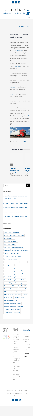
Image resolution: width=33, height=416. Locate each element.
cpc (18, 253)
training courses (15, 309)
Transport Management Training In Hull (15, 207)
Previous (22, 26)
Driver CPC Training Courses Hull (13, 271)
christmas (7, 250)
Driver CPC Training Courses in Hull (13, 274)
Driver (19, 256)
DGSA (12, 94)
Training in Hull (8, 312)
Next (28, 26)
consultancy (24, 250)
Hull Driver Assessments (10, 289)
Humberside (23, 289)
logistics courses (19, 297)
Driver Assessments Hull (10, 259)
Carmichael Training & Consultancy (13, 247)
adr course (16, 232)
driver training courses (20, 283)
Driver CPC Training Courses (11, 268)
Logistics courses (17, 50)
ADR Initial (21, 235)
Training (24, 141)
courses (13, 253)
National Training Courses (11, 300)
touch (27, 116)
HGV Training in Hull (16, 286)
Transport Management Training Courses (16, 170)
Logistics (25, 294)
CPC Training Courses (10, 256)
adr (10, 232)
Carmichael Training (9, 244)
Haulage (6, 286)
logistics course (8, 297)
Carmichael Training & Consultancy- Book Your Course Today (16, 338)
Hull (25, 286)
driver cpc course (9, 265)
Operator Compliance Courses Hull (13, 306)
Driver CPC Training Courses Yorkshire (14, 280)
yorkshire (17, 312)
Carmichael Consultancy (10, 241)
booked (17, 66)
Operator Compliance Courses (12, 303)
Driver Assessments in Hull (11, 262)
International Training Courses (12, 294)
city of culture (15, 250)
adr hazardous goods (10, 235)
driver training (8, 283)
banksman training (9, 238)
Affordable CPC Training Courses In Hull (15, 216)
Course (6, 253)
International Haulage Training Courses (14, 292)
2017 (5, 232)
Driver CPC (13, 87)
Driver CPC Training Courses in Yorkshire (15, 277)
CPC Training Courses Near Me (13, 212)
